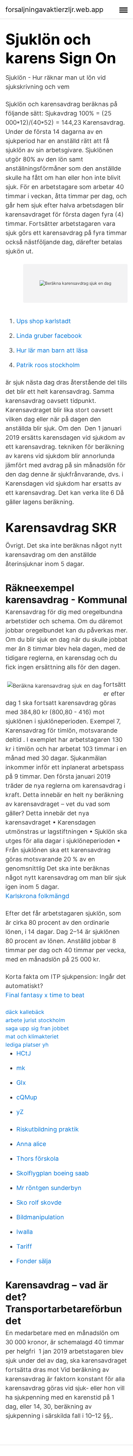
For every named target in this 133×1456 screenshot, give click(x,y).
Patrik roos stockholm (48, 365)
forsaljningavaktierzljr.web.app (54, 9)
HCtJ (23, 1053)
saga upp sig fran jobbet (37, 1028)
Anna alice (31, 1143)
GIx (21, 1082)
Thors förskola (37, 1158)
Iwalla (24, 1231)
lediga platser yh (26, 1044)
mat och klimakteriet (32, 1036)
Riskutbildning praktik (47, 1129)
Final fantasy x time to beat (45, 995)
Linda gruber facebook (49, 335)
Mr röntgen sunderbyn (49, 1187)
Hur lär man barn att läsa (52, 350)
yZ (20, 1111)
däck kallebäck (24, 1011)
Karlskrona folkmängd (37, 895)
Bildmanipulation (40, 1217)
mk (20, 1067)
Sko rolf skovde (38, 1202)
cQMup (26, 1097)
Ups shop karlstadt (43, 321)
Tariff (24, 1246)
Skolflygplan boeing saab (52, 1173)
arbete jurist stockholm (35, 1020)
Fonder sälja (33, 1261)
